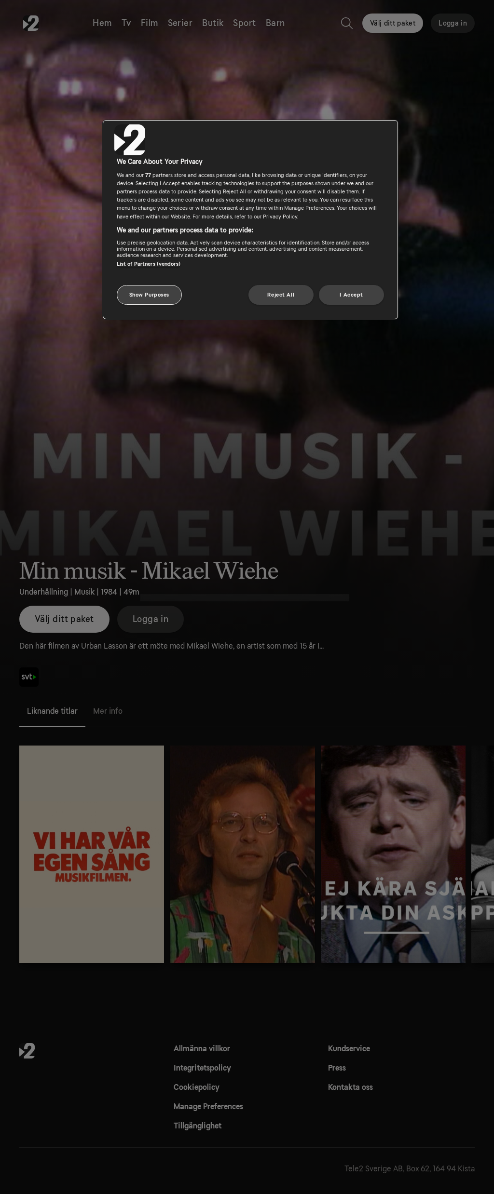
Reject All (280, 295)
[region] (250, 220)
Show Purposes (149, 295)
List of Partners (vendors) (148, 264)
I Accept (351, 295)
